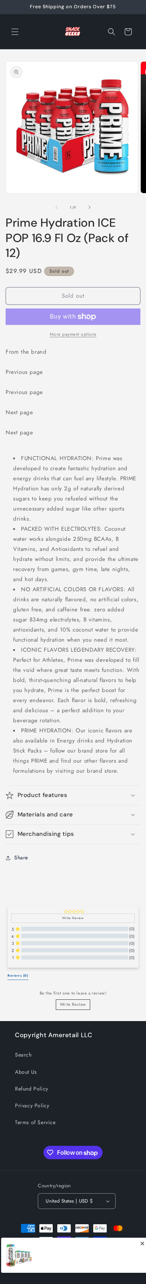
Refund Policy (31, 1088)
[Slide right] (89, 207)
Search (23, 1054)
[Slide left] (56, 207)
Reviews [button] (17, 975)
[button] (15, 32)
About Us (26, 1072)
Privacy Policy (32, 1105)
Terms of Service (35, 1122)
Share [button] (21, 857)
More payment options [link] (73, 334)
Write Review (73, 1004)
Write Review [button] (72, 918)
